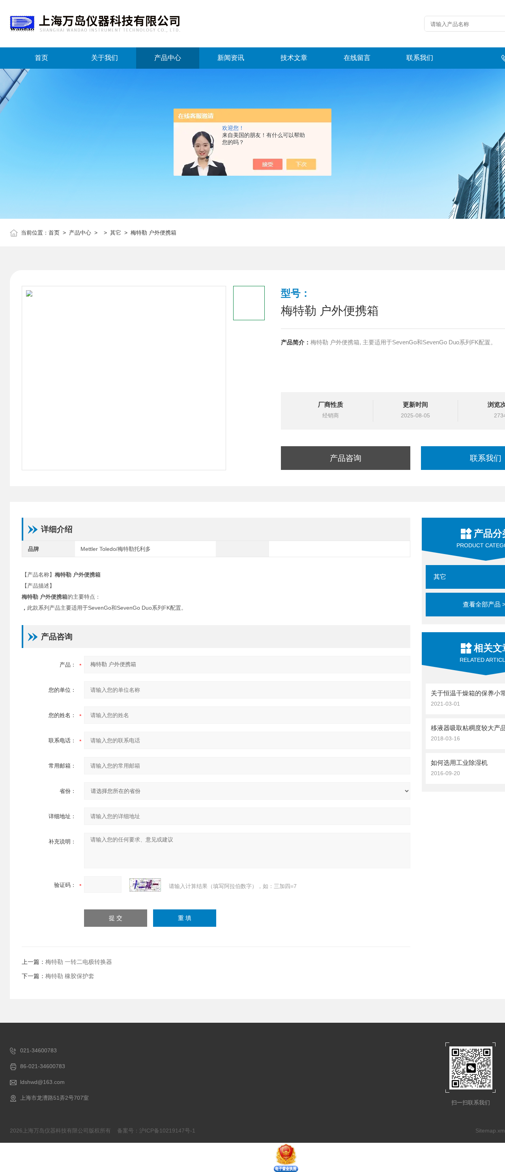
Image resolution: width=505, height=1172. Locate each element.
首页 (41, 58)
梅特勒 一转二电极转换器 (78, 961)
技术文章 (294, 58)
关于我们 (104, 58)
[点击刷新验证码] (145, 885)
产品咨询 (345, 458)
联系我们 (419, 58)
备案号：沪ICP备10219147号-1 (156, 1130)
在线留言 (357, 58)
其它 (115, 232)
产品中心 (167, 58)
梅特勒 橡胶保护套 (69, 976)
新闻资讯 (230, 58)
